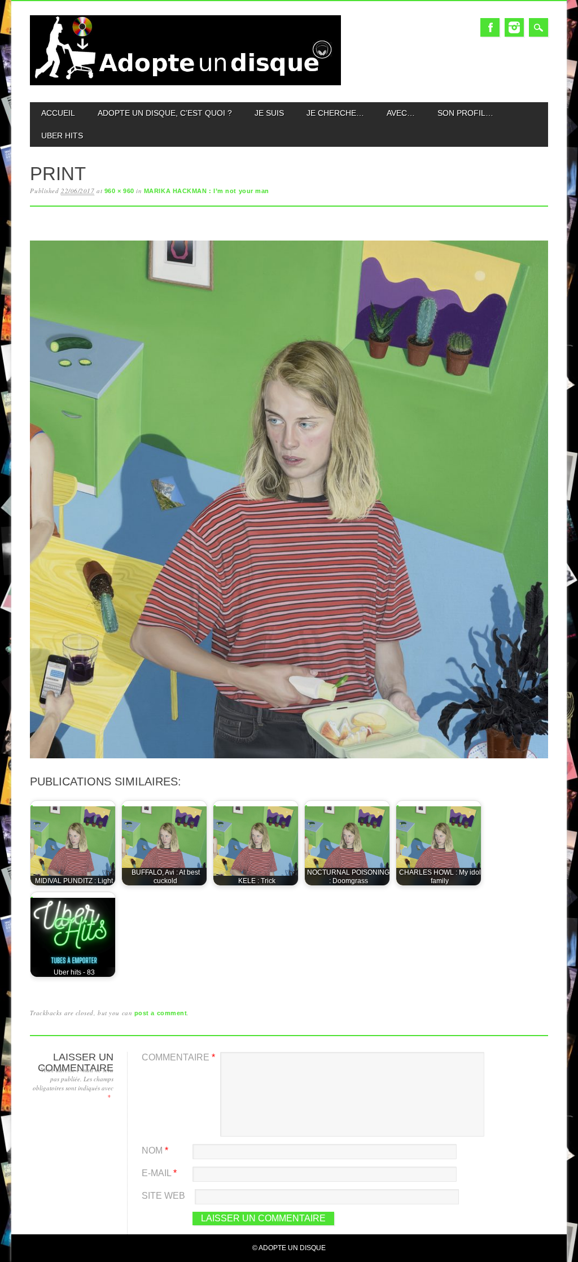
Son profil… (465, 112)
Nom (155, 1150)
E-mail (159, 1173)
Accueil (58, 112)
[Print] (289, 758)
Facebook (490, 27)
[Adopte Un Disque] (185, 82)
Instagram (514, 27)
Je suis (269, 112)
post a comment (160, 1013)
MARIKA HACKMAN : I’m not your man (206, 190)
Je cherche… (335, 112)
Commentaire (178, 1057)
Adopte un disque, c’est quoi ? (165, 112)
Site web (163, 1195)
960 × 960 (119, 190)
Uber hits (62, 135)
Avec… (401, 112)
